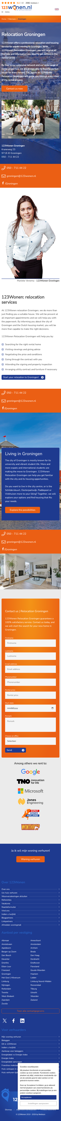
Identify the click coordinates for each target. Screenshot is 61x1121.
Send (9, 750)
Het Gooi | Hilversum (11, 977)
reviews (32, 3)
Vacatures (6, 903)
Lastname (9, 651)
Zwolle (5, 1003)
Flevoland (34, 966)
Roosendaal (35, 985)
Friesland (6, 970)
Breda (33, 951)
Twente (5, 992)
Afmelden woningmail (11, 925)
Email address (11, 664)
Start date (9, 703)
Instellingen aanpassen (38, 1103)
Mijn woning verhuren (11, 1036)
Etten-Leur (6, 966)
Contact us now (14, 88)
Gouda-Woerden (37, 970)
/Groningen (11, 183)
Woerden (34, 996)
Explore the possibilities (22, 510)
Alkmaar (5, 940)
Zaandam (6, 1000)
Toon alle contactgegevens (30, 1011)
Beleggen (6, 1040)
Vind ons (6, 910)
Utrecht (33, 992)
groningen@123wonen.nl (21, 176)
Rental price (10, 690)
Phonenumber (11, 677)
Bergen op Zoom (9, 951)
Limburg (5, 981)
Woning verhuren (30, 859)
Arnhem (34, 948)
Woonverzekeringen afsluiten (14, 896)
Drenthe (5, 962)
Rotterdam (6, 988)
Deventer (6, 959)
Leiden (33, 977)
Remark (8, 716)
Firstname (9, 638)
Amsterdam (35, 944)
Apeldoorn (6, 948)
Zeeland (33, 1000)
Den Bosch (6, 955)
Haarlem (34, 974)
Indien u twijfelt (9, 914)
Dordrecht (34, 959)
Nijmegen (6, 985)
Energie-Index (8, 1058)
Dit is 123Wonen (9, 1044)
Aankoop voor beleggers (12, 1051)
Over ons (6, 889)
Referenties (6, 900)
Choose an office (11, 736)
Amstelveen (7, 944)
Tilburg (33, 988)
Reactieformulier (9, 907)
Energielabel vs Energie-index (15, 1054)
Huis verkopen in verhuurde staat (16, 1069)
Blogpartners (7, 917)
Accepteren (26, 1097)
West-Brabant (8, 996)
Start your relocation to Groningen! (21, 377)
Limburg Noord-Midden (40, 981)
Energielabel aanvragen (12, 1061)
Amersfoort (35, 940)
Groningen (6, 974)
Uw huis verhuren (9, 892)
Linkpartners (7, 921)
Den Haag (34, 955)
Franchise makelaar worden (14, 1065)
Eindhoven (35, 962)
